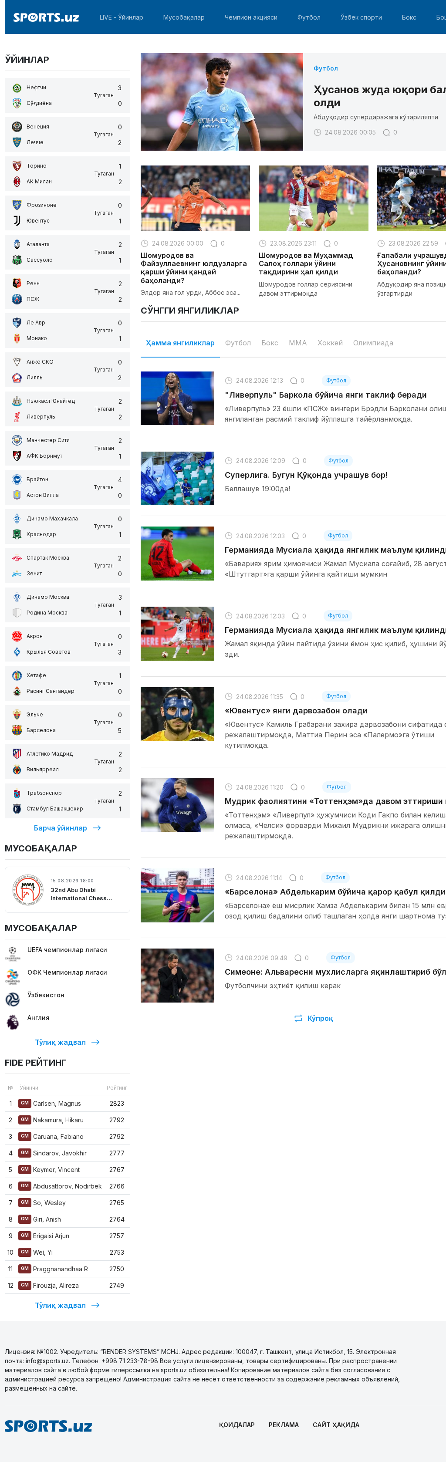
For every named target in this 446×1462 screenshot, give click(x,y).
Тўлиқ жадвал (60, 1042)
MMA (298, 342)
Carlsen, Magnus (51, 1103)
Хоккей (330, 342)
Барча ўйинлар (60, 828)
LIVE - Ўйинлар (121, 17)
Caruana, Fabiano (52, 1136)
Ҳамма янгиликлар (180, 342)
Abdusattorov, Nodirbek (61, 1186)
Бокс (409, 17)
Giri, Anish (41, 1219)
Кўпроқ (320, 1018)
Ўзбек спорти (361, 17)
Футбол (309, 17)
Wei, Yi (37, 1252)
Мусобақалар (184, 17)
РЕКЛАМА (284, 1424)
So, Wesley (43, 1202)
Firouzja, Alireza (50, 1285)
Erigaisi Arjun (45, 1235)
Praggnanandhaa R (54, 1269)
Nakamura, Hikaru (52, 1120)
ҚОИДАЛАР (237, 1424)
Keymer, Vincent (50, 1169)
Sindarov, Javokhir (54, 1153)
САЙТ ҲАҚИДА (336, 1424)
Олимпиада (373, 342)
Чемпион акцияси (251, 17)
